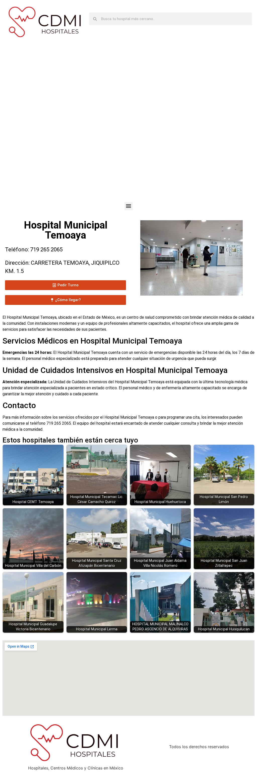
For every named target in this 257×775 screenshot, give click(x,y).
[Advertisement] (128, 124)
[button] (128, 206)
